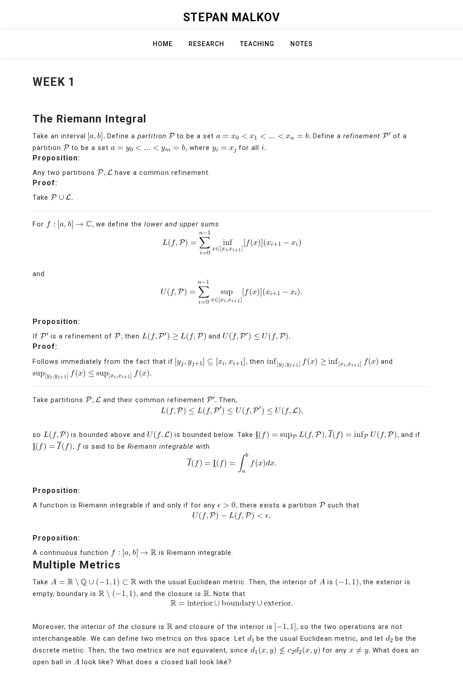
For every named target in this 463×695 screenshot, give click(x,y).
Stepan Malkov (231, 17)
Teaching (257, 43)
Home (163, 43)
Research (206, 43)
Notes (301, 43)
